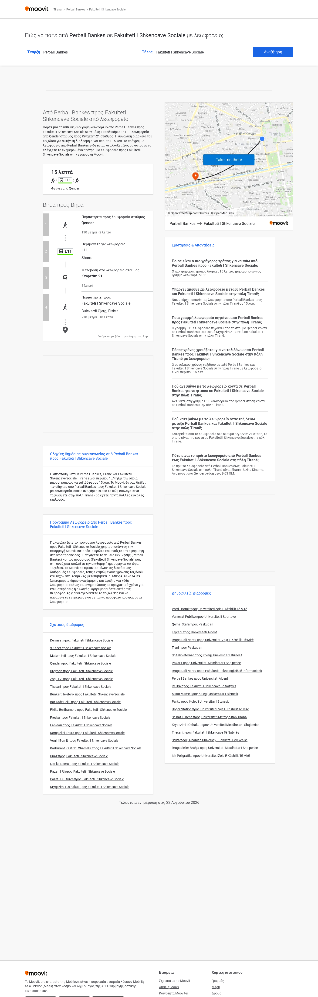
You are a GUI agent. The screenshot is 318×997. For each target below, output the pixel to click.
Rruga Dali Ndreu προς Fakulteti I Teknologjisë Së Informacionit (217, 671)
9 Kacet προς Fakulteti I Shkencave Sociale (80, 648)
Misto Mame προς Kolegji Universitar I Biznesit (205, 694)
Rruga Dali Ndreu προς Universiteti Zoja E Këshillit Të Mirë (213, 640)
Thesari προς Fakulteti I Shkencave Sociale (80, 686)
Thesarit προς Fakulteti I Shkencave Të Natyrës (205, 732)
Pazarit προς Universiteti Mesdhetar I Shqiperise (206, 663)
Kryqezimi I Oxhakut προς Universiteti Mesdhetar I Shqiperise (215, 725)
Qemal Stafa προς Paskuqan (192, 624)
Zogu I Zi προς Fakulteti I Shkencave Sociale (81, 679)
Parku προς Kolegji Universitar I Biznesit (200, 701)
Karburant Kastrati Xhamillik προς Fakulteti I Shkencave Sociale (95, 748)
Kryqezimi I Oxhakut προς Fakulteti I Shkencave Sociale (89, 787)
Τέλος (147, 52)
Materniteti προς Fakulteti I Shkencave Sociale (83, 656)
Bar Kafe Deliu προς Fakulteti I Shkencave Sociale (85, 702)
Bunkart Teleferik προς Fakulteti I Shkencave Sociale (87, 694)
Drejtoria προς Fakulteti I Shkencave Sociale (81, 671)
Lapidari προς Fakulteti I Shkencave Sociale (81, 725)
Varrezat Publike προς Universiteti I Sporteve (204, 616)
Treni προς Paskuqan (187, 647)
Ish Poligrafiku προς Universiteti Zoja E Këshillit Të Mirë (211, 756)
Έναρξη (34, 52)
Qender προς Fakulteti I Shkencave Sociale (80, 663)
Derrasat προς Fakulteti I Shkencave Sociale (81, 640)
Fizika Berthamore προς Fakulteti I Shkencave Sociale (88, 709)
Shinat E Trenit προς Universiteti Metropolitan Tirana (209, 717)
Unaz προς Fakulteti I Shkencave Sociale (79, 756)
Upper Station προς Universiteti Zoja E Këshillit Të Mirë (210, 709)
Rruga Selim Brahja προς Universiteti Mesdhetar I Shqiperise (215, 748)
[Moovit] (36, 9)
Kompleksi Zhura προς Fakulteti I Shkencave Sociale (87, 733)
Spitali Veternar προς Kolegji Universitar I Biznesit (207, 655)
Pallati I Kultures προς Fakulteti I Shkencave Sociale (87, 779)
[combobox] (90, 52)
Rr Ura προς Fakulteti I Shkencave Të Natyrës (204, 686)
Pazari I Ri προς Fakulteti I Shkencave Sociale (82, 771)
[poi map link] (229, 167)
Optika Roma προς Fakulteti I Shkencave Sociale (84, 764)
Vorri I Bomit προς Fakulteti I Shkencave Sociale (84, 740)
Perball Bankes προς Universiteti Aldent (200, 678)
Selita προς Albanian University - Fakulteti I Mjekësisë (209, 740)
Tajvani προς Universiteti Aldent (194, 632)
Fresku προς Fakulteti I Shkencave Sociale (80, 717)
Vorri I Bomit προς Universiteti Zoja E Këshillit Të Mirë (209, 609)
